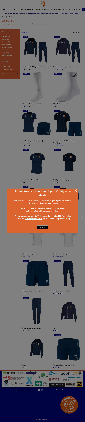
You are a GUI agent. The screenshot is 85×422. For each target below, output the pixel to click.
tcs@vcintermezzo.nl (33, 218)
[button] (76, 190)
